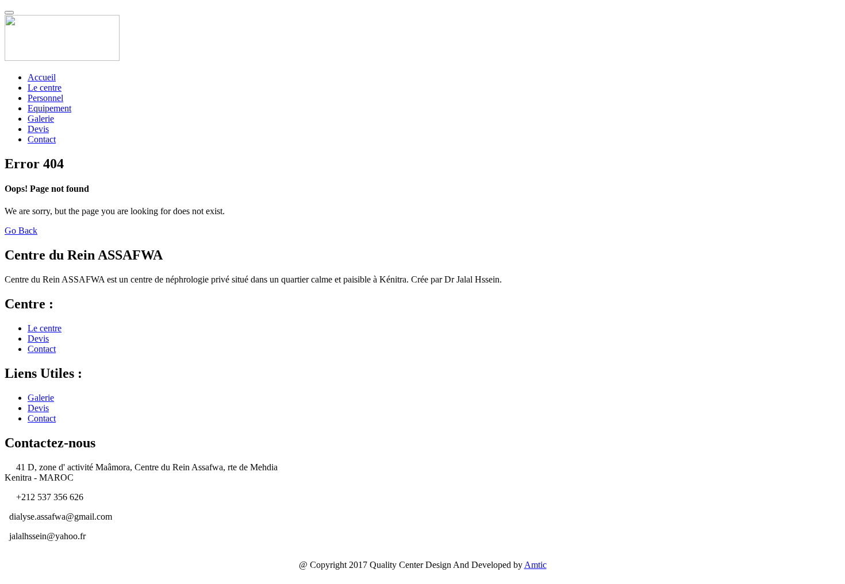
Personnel (45, 98)
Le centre (45, 87)
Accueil (42, 77)
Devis (38, 129)
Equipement (49, 108)
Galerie (41, 118)
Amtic (535, 565)
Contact (42, 139)
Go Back (21, 230)
